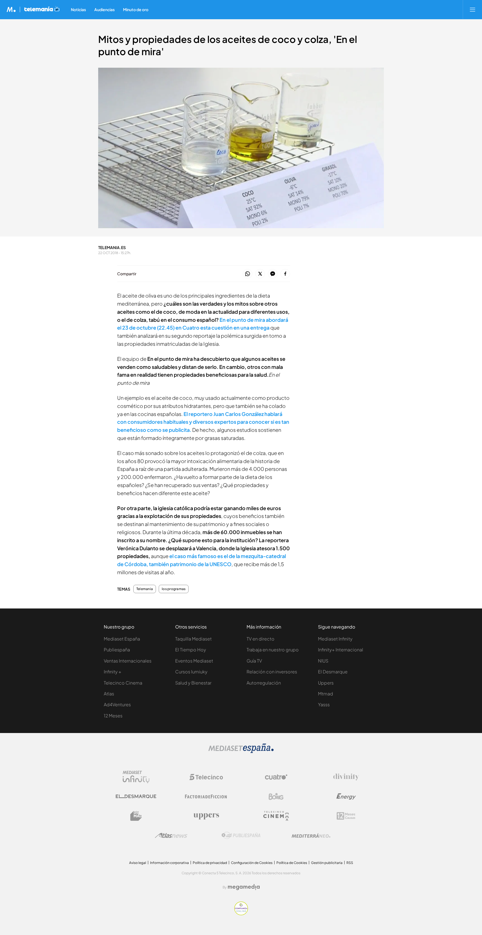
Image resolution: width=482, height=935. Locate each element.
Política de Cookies (291, 863)
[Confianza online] (241, 913)
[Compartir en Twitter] (260, 274)
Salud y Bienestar (193, 683)
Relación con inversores (272, 672)
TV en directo (260, 639)
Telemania (144, 589)
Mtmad (325, 694)
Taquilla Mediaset (193, 639)
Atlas (109, 694)
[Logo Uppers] (206, 816)
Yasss (324, 704)
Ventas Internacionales (127, 661)
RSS (349, 863)
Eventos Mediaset (194, 661)
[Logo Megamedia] (244, 887)
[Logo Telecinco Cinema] (276, 816)
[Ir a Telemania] (42, 9)
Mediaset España (122, 639)
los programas (173, 589)
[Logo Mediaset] (241, 751)
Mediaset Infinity (335, 639)
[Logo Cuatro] (276, 777)
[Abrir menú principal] (472, 9)
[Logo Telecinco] (206, 777)
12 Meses (113, 716)
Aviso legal (137, 863)
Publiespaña (117, 649)
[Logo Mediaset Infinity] (136, 777)
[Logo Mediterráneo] (311, 835)
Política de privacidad (210, 863)
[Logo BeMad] (136, 816)
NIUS (323, 661)
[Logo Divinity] (346, 777)
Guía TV (254, 661)
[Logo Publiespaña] (241, 836)
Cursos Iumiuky (191, 672)
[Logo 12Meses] (346, 816)
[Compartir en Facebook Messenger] (273, 274)
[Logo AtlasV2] (171, 835)
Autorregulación (264, 683)
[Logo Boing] (276, 796)
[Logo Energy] (346, 796)
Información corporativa (169, 863)
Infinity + (112, 672)
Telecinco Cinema (123, 683)
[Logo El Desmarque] (136, 796)
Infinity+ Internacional (340, 649)
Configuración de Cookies (252, 863)
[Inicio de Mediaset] (11, 9)
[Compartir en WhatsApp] (247, 274)
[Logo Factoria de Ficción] (206, 796)
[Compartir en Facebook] (285, 274)
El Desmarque (333, 672)
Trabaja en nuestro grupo (273, 649)
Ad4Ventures (117, 704)
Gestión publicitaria (327, 863)
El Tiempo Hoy (190, 649)
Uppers (326, 683)
